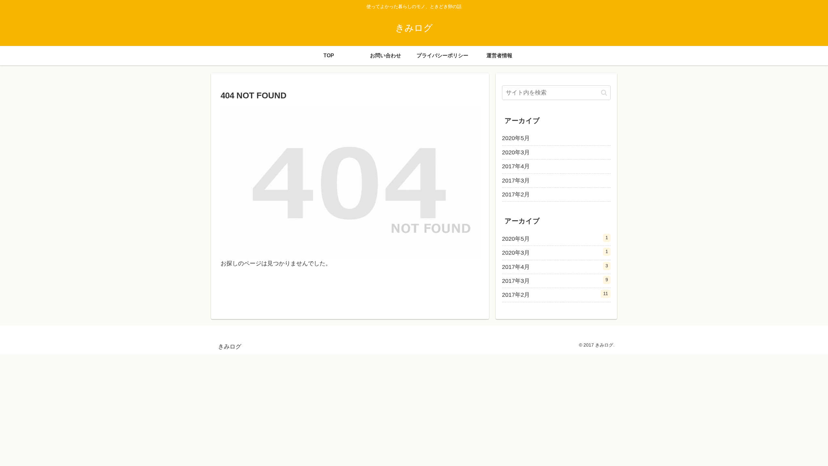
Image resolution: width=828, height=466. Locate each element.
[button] (604, 92)
